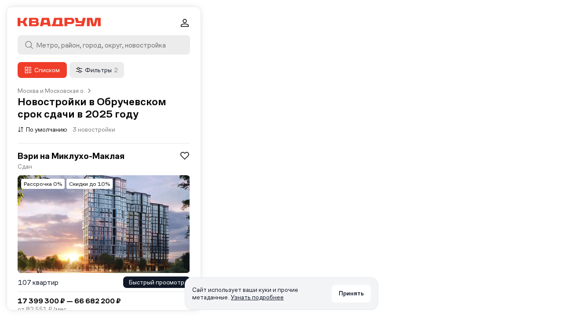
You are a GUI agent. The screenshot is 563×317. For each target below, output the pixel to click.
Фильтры (101, 70)
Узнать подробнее (257, 297)
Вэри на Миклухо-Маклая (71, 156)
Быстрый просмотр (156, 282)
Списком (47, 70)
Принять (351, 293)
